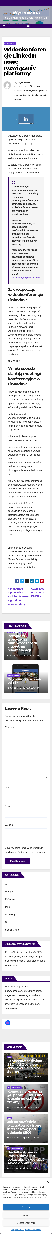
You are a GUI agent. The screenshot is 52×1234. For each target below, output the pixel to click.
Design (9, 891)
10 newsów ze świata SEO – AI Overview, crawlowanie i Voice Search (24, 1066)
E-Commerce (12, 899)
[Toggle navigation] (28, 26)
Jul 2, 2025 (15, 1138)
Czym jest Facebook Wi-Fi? (37, 592)
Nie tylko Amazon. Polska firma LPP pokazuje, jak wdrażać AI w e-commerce (25, 1157)
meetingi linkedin (22, 95)
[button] (47, 1181)
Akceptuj (26, 1207)
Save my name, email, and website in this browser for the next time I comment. (25, 850)
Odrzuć (26, 1215)
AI (6, 884)
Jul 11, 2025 (16, 1107)
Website (9, 825)
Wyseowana (26, 12)
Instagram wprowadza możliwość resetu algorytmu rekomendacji (19, 596)
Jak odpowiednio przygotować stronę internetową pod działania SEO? (24, 1127)
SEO (7, 922)
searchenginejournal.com (26, 277)
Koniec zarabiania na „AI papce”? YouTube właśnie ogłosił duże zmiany (25, 1096)
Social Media (9, 43)
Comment (10, 727)
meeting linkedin (39, 91)
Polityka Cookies (17, 1230)
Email (8, 806)
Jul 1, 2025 (15, 1168)
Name (9, 787)
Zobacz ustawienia (26, 1223)
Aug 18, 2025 (16, 1077)
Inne (7, 907)
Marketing (10, 914)
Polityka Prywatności (33, 1230)
